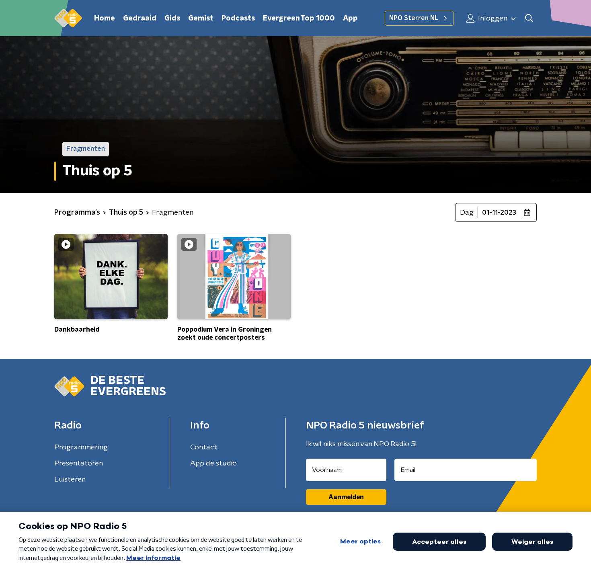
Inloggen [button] (492, 18)
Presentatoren (78, 463)
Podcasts (238, 18)
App (350, 18)
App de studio (213, 463)
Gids (172, 18)
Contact (203, 447)
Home (104, 18)
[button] (529, 18)
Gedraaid (139, 18)
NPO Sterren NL (413, 18)
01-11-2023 (499, 212)
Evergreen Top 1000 (299, 18)
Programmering (81, 447)
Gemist (200, 18)
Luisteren (70, 479)
